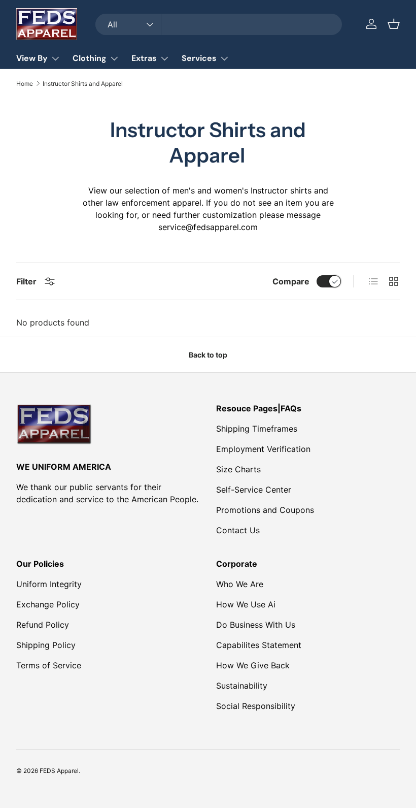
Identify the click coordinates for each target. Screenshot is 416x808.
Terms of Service (48, 665)
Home (24, 84)
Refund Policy (42, 625)
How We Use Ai (245, 604)
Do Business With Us (255, 625)
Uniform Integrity (49, 584)
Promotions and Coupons (265, 510)
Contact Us (238, 530)
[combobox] (218, 24)
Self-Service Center (253, 489)
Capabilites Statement (258, 645)
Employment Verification (263, 449)
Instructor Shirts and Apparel (83, 84)
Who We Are (239, 584)
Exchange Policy (48, 604)
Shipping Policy (46, 645)
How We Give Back (253, 665)
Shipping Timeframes (256, 429)
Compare (290, 281)
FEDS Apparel (59, 770)
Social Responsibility (255, 706)
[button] (394, 24)
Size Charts (238, 469)
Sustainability (241, 686)
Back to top (208, 354)
